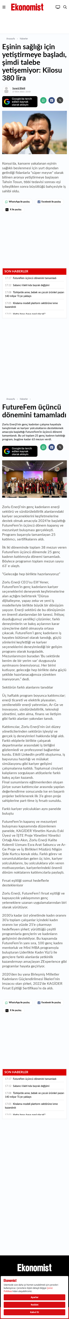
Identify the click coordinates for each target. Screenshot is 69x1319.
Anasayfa (10, 39)
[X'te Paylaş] (60, 100)
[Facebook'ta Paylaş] (51, 100)
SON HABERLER (16, 271)
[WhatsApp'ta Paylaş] (43, 100)
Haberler (24, 39)
